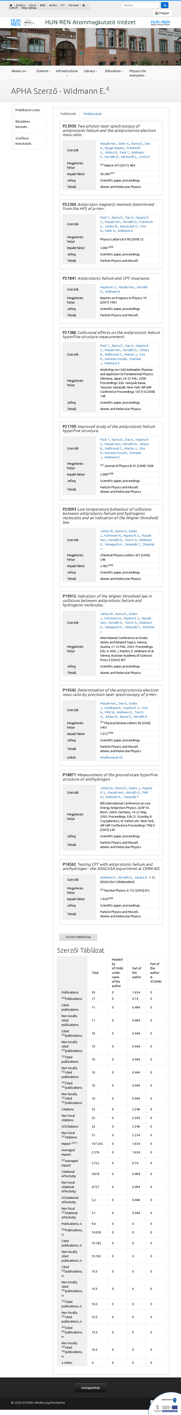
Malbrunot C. (114, 354)
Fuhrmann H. (112, 535)
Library (89, 71)
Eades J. (134, 788)
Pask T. (124, 152)
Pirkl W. (110, 712)
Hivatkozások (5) (111, 757)
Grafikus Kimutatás (23, 140)
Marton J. (130, 354)
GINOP (13, 7)
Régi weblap (29, 7)
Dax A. (129, 217)
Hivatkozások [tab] (92, 114)
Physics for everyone (137, 73)
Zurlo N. (144, 157)
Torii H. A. (131, 540)
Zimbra (20, 5)
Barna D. (137, 143)
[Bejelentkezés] (84, 5)
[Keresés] (164, 5)
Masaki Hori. (108, 143)
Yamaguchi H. (114, 544)
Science (42, 71)
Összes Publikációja (78, 936)
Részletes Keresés (22, 124)
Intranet (74, 5)
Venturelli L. (129, 157)
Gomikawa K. (112, 708)
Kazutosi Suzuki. (116, 359)
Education (113, 71)
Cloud (32, 5)
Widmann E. (126, 230)
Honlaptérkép (90, 1388)
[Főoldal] (10, 5)
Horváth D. (112, 157)
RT (63, 5)
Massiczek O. (129, 226)
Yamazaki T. (133, 544)
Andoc (53, 5)
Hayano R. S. (108, 287)
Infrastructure (67, 71)
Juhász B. (111, 152)
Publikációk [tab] (68, 114)
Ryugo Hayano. (115, 148)
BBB (42, 5)
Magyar (163, 13)
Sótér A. (124, 143)
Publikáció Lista (27, 110)
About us (18, 71)
